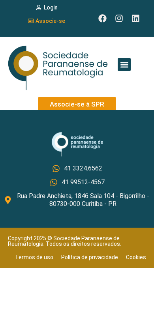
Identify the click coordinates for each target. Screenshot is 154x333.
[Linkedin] (135, 18)
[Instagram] (119, 18)
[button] (124, 64)
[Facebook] (102, 18)
